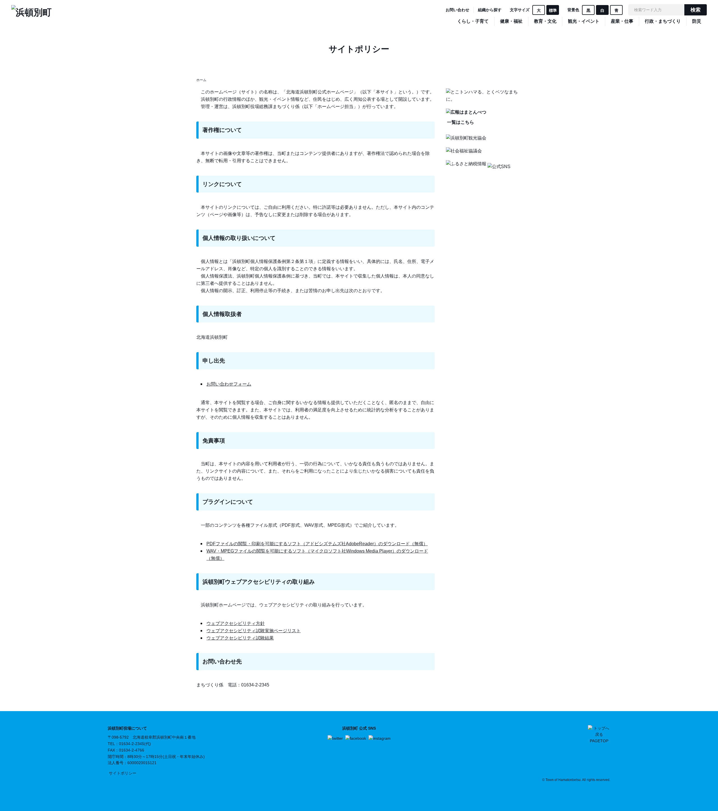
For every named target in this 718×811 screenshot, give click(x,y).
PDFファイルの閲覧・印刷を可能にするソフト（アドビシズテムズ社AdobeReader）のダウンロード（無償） (317, 543)
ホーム (201, 80)
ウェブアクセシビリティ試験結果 (240, 638)
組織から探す (489, 10)
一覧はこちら (460, 122)
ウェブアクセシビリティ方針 (235, 623)
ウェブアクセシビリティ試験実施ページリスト (253, 630)
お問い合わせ (457, 10)
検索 (696, 10)
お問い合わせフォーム (228, 384)
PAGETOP (599, 741)
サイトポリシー (122, 773)
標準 (553, 10)
